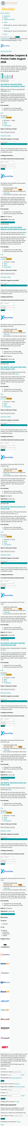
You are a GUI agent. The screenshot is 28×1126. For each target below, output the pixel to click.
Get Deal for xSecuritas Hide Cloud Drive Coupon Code (13, 368)
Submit (2, 168)
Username (4, 1089)
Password (3, 1075)
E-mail (2, 1092)
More (9, 91)
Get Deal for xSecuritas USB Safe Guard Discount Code (13, 644)
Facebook (3, 136)
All (2, 76)
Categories (7, 16)
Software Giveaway (9, 19)
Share (5, 122)
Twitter (8, 136)
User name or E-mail (7, 1115)
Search (17, 37)
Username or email (6, 1072)
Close (2, 1124)
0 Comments (7, 125)
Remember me (6, 1078)
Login (5, 34)
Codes (5, 76)
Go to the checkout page (8, 222)
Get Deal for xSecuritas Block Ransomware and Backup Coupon (13, 85)
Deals (10, 76)
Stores (6, 17)
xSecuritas (7, 193)
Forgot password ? (16, 1078)
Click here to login (19, 1086)
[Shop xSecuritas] (5, 49)
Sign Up (17, 1084)
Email (5, 124)
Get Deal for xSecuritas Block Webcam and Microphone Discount (13, 228)
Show (22, 1075)
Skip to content (5, 13)
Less (2, 113)
